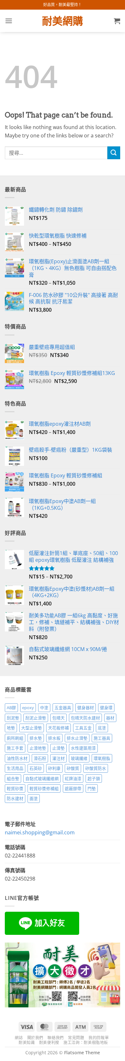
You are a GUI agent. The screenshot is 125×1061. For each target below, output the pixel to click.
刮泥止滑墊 (35, 718)
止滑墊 (58, 748)
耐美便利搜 (49, 1042)
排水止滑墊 (77, 738)
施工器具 (102, 738)
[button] (9, 21)
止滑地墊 (37, 748)
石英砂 (35, 768)
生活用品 (15, 768)
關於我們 (35, 1037)
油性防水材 (17, 758)
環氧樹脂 (102, 758)
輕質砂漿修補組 (44, 788)
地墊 (11, 728)
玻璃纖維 (79, 758)
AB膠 (11, 707)
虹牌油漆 (73, 778)
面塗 (33, 798)
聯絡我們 (55, 1037)
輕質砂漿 (15, 788)
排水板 (54, 738)
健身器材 (85, 707)
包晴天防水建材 (85, 718)
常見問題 (76, 1037)
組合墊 (13, 778)
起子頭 (94, 778)
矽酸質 (73, 768)
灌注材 (58, 758)
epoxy (28, 707)
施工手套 (15, 748)
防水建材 (15, 798)
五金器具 (62, 707)
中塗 (44, 707)
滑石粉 (40, 758)
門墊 (92, 788)
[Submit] (113, 152)
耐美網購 (62, 21)
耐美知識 (27, 1042)
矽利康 (54, 768)
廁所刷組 (15, 738)
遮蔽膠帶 (73, 788)
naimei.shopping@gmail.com (40, 832)
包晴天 (58, 718)
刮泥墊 (13, 718)
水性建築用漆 (83, 748)
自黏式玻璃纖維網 (42, 778)
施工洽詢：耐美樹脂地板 (85, 1042)
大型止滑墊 (31, 728)
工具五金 (83, 728)
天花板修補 (58, 728)
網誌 (19, 1037)
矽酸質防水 (95, 768)
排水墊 (35, 738)
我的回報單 (98, 1037)
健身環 (106, 707)
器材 (110, 718)
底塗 (102, 728)
